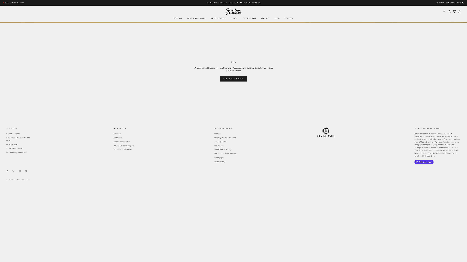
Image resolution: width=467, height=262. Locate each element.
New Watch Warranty (222, 149)
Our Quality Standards (121, 141)
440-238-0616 (11, 144)
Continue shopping (233, 79)
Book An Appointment (14, 148)
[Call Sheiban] (463, 3)
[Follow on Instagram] (19, 171)
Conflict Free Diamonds (122, 149)
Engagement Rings (196, 18)
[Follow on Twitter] (13, 171)
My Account (219, 145)
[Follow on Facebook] (7, 171)
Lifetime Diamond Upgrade (123, 145)
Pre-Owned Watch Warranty (225, 154)
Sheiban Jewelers (13, 133)
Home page (218, 158)
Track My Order (220, 141)
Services (265, 18)
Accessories (250, 18)
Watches (178, 18)
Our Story (117, 133)
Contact (289, 18)
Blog (277, 18)
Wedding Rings (218, 18)
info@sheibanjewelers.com (16, 152)
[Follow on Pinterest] (26, 171)
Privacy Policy (219, 162)
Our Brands (117, 137)
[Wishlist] (454, 11)
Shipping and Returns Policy (225, 137)
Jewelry (234, 18)
